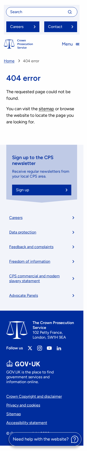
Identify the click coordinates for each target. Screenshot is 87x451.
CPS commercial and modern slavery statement (34, 278)
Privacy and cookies (23, 405)
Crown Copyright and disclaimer (34, 396)
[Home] (18, 44)
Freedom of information (29, 261)
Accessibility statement (26, 422)
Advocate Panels (23, 295)
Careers (15, 217)
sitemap (46, 108)
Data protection (22, 232)
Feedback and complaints (31, 246)
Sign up (22, 190)
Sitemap (13, 414)
